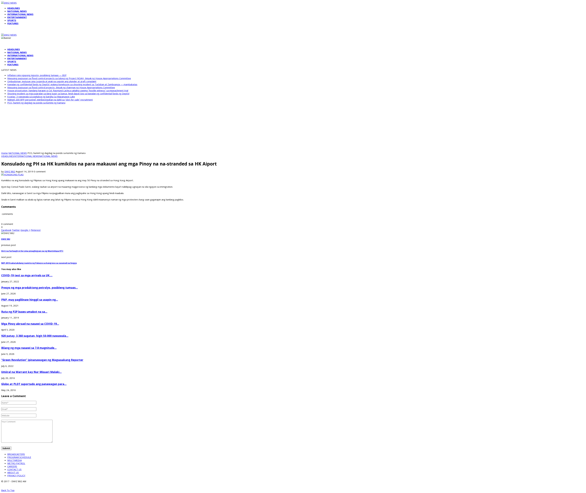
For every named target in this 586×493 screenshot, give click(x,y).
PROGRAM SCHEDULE (19, 457)
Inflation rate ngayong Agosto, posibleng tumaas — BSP (37, 75)
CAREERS (12, 466)
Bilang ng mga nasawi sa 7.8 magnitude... (29, 348)
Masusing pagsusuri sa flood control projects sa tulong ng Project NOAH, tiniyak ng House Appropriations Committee (69, 78)
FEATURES (12, 23)
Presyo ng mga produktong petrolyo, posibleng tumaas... (39, 287)
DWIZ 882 (9, 171)
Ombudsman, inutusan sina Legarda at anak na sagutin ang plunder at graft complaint (51, 81)
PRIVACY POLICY (16, 475)
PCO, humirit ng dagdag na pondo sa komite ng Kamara (36, 102)
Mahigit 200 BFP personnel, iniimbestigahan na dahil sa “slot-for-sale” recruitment (50, 99)
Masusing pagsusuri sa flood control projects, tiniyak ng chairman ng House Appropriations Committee (61, 87)
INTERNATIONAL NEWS (20, 14)
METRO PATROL (16, 463)
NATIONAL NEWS (17, 11)
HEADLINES (13, 8)
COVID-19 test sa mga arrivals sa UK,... (26, 275)
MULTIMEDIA (14, 460)
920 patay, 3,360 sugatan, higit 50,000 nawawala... (34, 336)
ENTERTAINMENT (17, 17)
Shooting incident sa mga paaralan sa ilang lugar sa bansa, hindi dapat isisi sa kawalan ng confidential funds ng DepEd (68, 93)
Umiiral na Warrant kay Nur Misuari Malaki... (31, 372)
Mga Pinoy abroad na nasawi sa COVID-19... (30, 324)
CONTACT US (14, 469)
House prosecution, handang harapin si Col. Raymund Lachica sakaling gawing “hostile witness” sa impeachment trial (67, 90)
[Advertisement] (293, 127)
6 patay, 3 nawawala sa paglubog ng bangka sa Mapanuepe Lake (41, 96)
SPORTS (11, 20)
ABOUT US (13, 472)
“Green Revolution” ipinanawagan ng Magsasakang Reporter (42, 360)
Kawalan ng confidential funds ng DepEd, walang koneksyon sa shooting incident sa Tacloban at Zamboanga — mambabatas (72, 84)
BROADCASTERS (16, 454)
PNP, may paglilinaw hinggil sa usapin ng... (29, 299)
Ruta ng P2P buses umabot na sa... (24, 311)
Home (4, 153)
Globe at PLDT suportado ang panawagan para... (34, 384)
